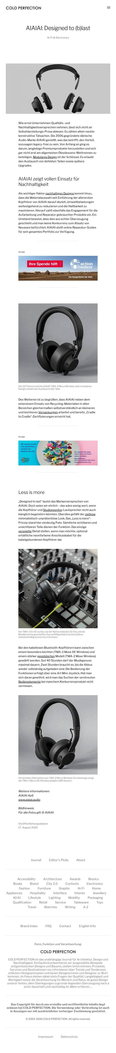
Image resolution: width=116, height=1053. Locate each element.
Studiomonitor (52, 510)
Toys (99, 902)
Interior (79, 893)
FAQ (48, 926)
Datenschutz (69, 1036)
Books (17, 883)
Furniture (44, 888)
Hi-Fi (81, 888)
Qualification (22, 902)
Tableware (81, 902)
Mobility (74, 898)
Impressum (45, 1036)
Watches (50, 907)
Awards (75, 879)
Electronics (95, 883)
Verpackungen (48, 412)
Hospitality (38, 893)
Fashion (24, 888)
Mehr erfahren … (81, 986)
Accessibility (26, 879)
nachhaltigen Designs (59, 193)
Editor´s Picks (58, 860)
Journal (36, 860)
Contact (65, 926)
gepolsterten (46, 656)
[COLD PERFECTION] (23, 8)
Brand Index (29, 926)
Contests (72, 883)
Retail (43, 902)
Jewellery (99, 893)
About (80, 860)
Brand (34, 883)
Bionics (93, 879)
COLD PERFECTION (21, 959)
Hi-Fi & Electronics (58, 37)
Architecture (52, 879)
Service (60, 902)
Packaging (95, 898)
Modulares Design (45, 157)
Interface (60, 893)
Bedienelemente (29, 681)
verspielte (25, 531)
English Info (87, 926)
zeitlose (90, 514)
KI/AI (17, 898)
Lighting (55, 898)
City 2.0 (52, 883)
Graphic (64, 888)
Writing (70, 907)
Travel (32, 907)
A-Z (85, 907)
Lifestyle (34, 898)
